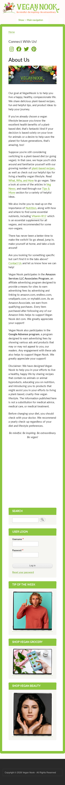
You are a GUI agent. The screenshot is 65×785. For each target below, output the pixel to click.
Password (16, 550)
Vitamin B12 (39, 216)
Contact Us (15, 263)
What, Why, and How (21, 180)
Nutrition (31, 208)
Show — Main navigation (30, 20)
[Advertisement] (32, 473)
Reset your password (23, 572)
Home (11, 32)
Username (17, 539)
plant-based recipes (43, 168)
